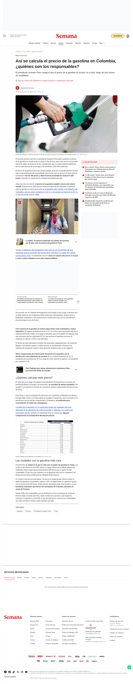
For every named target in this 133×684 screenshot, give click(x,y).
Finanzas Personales (52, 628)
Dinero (32, 628)
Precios (28, 511)
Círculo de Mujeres (52, 640)
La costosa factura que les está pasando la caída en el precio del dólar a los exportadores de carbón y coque (60, 300)
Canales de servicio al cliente (119, 629)
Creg (56, 511)
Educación (49, 621)
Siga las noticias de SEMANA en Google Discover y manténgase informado (45, 80)
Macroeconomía (37, 51)
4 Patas (32, 643)
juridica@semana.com (92, 633)
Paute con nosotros (116, 636)
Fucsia (32, 640)
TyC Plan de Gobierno (69, 643)
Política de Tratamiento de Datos (72, 625)
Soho (32, 636)
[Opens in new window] (9, 672)
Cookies (112, 640)
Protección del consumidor (94, 621)
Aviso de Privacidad (12, 676)
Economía (26, 51)
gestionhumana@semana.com (95, 641)
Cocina (48, 636)
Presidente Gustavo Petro (42, 511)
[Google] (5, 672)
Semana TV (34, 625)
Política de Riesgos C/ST (70, 632)
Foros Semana (50, 625)
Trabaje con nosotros (117, 633)
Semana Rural (50, 632)
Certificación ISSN (68, 640)
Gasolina (20, 511)
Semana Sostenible (52, 643)
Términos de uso (67, 621)
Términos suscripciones (70, 628)
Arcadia (32, 632)
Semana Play (34, 621)
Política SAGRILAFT (68, 636)
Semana (18, 51)
